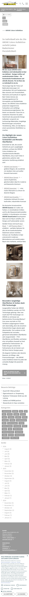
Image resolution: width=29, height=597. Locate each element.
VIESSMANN (6, 437)
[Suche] (20, 4)
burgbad (16, 414)
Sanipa (4, 429)
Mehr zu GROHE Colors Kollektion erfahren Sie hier (12, 373)
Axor (21, 411)
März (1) (7, 493)
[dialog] (14, 575)
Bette (4, 414)
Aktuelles (15, 411)
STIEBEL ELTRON (18, 429)
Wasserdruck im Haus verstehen (13, 403)
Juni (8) (7, 454)
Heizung (12, 420)
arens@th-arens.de (7, 539)
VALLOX (11, 435)
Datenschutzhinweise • (6, 562)
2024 (4, 500)
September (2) (9, 510)
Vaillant (4, 435)
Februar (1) (8, 495)
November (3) (9, 473)
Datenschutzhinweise (5, 582)
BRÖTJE (10, 414)
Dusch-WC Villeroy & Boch (11, 391)
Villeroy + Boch (14, 437)
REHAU (24, 426)
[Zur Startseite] (9, 3)
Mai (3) (6, 488)
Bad (4, 18)
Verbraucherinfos (20, 435)
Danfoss (23, 414)
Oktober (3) (8, 476)
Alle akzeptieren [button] (8, 594)
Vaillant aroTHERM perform (12, 400)
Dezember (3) (9, 503)
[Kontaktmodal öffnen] (23, 4)
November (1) (9, 505)
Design (5, 21)
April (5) (7, 459)
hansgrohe (5, 420)
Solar (10, 429)
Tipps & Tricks (19, 432)
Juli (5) (6, 483)
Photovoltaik (17, 426)
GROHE (24, 417)
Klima (4, 423)
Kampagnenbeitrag (21, 420)
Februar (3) (8, 464)
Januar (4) (7, 466)
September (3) (9, 478)
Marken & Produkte (7, 426)
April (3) (7, 491)
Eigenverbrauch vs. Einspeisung (13, 393)
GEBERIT (18, 417)
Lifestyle (5, 24)
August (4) (7, 449)
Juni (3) (7, 486)
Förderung (11, 417)
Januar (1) (7, 498)
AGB (3, 544)
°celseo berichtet (6, 411)
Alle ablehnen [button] (21, 594)
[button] (26, 4)
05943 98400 (10, 537)
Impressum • (14, 562)
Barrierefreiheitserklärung (9, 550)
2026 (4, 446)
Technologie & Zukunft (8, 432)
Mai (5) (6, 456)
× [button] (27, 555)
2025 (4, 468)
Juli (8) (6, 451)
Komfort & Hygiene (12, 423)
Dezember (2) (9, 471)
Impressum (5, 548)
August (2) (7, 481)
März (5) (7, 461)
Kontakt (18, 562)
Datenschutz (5, 546)
